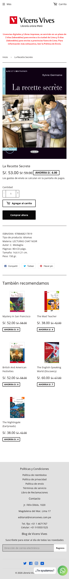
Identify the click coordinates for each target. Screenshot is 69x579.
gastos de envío (15, 178)
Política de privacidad (34, 479)
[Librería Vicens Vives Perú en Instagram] (36, 563)
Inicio (5, 57)
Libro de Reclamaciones (34, 492)
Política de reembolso (34, 475)
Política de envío (34, 483)
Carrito (62, 4)
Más (9, 4)
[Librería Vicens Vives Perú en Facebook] (30, 563)
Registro (60, 548)
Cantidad (8, 187)
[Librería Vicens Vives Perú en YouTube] (42, 563)
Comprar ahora (19, 215)
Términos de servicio (34, 488)
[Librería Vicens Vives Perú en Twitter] (25, 563)
